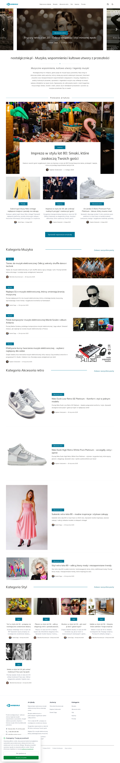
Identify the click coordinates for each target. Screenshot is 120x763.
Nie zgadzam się (21, 753)
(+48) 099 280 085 (13, 731)
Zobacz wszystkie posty (104, 250)
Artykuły (31, 702)
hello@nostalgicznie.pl (14, 734)
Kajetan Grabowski (55, 709)
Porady (83, 4)
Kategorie (75, 702)
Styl (72, 4)
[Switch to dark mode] (112, 4)
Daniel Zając (53, 712)
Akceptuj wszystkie (21, 757)
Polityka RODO (46, 748)
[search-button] (108, 4)
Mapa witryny (68, 748)
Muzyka (55, 4)
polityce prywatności (27, 749)
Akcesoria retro (64, 4)
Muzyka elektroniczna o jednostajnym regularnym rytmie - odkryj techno (37, 715)
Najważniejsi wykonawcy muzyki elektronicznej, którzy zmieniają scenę (37, 708)
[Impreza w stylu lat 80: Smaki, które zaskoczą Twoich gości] (60, 138)
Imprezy (77, 4)
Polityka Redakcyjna (57, 748)
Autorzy (53, 702)
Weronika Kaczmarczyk (56, 706)
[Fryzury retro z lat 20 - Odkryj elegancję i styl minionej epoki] (60, 29)
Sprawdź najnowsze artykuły (60, 234)
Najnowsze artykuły (45, 4)
